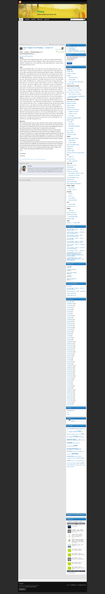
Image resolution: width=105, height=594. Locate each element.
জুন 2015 (69, 333)
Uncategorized (70, 410)
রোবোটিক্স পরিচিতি (71, 140)
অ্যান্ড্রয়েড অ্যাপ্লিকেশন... (72, 269)
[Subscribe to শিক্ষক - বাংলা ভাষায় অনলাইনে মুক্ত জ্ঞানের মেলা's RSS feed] (20, 2)
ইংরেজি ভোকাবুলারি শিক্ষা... (72, 278)
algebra (68, 428)
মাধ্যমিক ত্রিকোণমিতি (70, 466)
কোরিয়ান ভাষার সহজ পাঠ (71, 295)
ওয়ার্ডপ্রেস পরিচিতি (71, 79)
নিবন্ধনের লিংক (29, 56)
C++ (67, 431)
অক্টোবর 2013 (69, 374)
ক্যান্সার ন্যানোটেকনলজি (71, 212)
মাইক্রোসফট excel (71, 107)
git (77, 434)
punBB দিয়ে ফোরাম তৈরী (73, 111)
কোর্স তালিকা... (69, 275)
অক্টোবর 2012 (69, 398)
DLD (82, 431)
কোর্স (25, 49)
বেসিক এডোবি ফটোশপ (71, 465)
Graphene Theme (82, 585)
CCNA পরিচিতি (70, 71)
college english (24, 159)
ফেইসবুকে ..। (70, 418)
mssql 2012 (82, 439)
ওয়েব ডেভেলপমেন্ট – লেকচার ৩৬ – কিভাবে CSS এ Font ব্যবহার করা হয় (75, 236)
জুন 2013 (69, 382)
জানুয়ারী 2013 (70, 392)
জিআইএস (73, 460)
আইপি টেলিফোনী (70, 146)
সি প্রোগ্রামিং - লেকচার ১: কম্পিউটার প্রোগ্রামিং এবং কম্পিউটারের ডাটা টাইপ (78, 530)
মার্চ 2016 (69, 317)
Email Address (70, 59)
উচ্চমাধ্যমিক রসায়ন (70, 179)
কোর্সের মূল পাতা (23, 56)
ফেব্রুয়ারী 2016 (70, 319)
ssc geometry (74, 451)
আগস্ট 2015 (69, 329)
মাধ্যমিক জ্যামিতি (70, 167)
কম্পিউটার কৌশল (73, 458)
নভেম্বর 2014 (70, 347)
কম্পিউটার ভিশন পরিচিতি (71, 134)
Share (21, 150)
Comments (75, 521)
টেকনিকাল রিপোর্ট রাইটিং (72, 200)
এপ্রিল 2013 (69, 386)
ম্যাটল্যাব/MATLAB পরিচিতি (74, 126)
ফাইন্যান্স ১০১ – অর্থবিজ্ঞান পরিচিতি (73, 222)
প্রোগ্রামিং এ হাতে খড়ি (72, 113)
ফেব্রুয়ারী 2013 (70, 390)
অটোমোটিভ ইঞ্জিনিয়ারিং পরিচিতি (72, 138)
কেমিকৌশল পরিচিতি (70, 150)
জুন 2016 (69, 311)
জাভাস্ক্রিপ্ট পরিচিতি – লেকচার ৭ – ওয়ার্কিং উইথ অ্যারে (56, 44)
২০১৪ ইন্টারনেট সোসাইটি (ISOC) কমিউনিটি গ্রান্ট (76, 51)
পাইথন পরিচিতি (71, 115)
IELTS (80, 436)
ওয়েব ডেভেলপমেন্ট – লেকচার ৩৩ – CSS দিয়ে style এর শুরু (75, 245)
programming (72, 449)
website (75, 454)
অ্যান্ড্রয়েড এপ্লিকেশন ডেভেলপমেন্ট (73, 88)
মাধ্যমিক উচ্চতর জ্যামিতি (71, 169)
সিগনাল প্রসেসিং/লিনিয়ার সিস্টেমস (73, 144)
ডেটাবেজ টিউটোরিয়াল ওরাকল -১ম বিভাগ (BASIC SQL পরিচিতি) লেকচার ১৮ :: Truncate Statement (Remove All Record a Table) (75, 254)
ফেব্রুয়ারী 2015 (70, 341)
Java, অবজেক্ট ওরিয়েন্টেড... (72, 272)
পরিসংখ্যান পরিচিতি (71, 204)
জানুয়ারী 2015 (70, 343)
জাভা (71, 460)
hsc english (38, 159)
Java (83, 436)
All (82, 571)
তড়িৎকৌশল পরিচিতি (72, 142)
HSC (82, 434)
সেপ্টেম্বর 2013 (70, 376)
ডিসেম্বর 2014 (70, 345)
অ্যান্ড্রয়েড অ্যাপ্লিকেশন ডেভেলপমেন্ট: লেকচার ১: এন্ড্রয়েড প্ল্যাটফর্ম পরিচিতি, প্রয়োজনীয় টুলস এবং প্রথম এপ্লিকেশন (78, 540)
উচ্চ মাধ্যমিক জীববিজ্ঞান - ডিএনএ (73, 177)
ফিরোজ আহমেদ (58, 49)
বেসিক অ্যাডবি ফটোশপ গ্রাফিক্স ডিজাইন (75, 82)
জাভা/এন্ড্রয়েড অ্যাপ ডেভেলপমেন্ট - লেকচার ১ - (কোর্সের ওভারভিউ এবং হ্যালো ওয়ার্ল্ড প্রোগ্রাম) (77, 535)
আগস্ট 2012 (69, 402)
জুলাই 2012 (69, 404)
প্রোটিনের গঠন (71, 210)
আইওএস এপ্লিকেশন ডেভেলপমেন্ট (73, 92)
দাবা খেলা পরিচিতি (71, 198)
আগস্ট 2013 (69, 378)
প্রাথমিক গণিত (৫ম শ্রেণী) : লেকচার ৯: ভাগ (26, 44)
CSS (79, 431)
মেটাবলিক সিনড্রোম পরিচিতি (72, 214)
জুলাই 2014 (69, 356)
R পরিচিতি (70, 122)
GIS (76, 434)
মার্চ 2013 (69, 388)
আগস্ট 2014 (69, 353)
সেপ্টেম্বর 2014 (70, 351)
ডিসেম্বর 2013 (70, 370)
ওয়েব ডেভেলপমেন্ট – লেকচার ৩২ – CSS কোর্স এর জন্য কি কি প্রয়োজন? (76, 248)
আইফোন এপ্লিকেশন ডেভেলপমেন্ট (74, 94)
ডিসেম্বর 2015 (70, 323)
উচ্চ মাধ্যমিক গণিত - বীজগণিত (74, 175)
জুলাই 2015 (69, 331)
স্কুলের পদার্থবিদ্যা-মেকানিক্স (72, 181)
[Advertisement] (52, 33)
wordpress (70, 456)
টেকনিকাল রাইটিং (78, 460)
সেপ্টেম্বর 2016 (70, 305)
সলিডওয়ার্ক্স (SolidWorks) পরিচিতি (74, 118)
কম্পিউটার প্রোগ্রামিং (80, 458)
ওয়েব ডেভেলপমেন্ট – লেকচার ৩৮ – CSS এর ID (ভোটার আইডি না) (75, 230)
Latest (81, 521)
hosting (79, 434)
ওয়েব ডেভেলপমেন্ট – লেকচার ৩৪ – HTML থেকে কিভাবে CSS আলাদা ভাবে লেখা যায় (75, 242)
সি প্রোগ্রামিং (70, 128)
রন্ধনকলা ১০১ (71, 196)
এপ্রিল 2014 (69, 362)
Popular (70, 521)
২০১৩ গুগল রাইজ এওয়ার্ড (71, 47)
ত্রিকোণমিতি (70, 463)
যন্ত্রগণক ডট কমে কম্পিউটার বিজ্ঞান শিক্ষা (76, 514)
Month (78, 571)
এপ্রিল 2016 (69, 315)
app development (80, 428)
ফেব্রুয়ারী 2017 (70, 303)
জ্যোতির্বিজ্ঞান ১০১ (70, 148)
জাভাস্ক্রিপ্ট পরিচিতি (70, 84)
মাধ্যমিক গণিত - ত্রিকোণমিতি (72, 171)
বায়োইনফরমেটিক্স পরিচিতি (73, 216)
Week (74, 571)
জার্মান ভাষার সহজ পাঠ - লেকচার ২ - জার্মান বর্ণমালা (76, 291)
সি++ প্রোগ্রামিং (70, 130)
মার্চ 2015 (69, 339)
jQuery (77, 439)
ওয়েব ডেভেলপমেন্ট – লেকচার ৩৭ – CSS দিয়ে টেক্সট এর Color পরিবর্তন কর (75, 233)
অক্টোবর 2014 (69, 349)
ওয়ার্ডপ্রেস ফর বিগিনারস (71, 73)
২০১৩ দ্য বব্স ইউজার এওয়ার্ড (72, 50)
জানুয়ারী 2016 (70, 321)
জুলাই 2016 (69, 309)
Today (70, 571)
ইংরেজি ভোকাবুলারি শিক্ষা (72, 161)
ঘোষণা (68, 414)
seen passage (42, 159)
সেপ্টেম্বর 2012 (70, 400)
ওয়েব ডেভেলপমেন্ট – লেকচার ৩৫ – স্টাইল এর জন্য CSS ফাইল (75, 239)
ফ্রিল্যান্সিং (69, 75)
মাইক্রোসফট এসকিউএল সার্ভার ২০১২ (74, 109)
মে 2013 (69, 384)
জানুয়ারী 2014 (70, 368)
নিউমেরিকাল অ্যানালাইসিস (71, 103)
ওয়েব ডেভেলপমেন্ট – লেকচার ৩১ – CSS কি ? (76, 250)
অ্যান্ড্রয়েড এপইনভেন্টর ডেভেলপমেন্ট (75, 90)
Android (73, 428)
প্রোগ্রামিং (82, 463)
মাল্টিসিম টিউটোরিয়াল (70, 120)
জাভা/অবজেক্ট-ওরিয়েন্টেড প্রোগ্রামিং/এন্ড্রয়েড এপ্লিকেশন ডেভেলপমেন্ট (76, 97)
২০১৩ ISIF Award (71, 48)
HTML (75, 436)
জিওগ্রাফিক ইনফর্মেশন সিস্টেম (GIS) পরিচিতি (75, 152)
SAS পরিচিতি (71, 124)
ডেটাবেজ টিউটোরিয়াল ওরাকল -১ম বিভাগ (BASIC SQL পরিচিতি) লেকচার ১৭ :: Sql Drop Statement (75, 259)
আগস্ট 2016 (69, 307)
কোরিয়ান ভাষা (70, 156)
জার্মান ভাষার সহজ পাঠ (71, 159)
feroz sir (34, 159)
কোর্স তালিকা (69, 286)
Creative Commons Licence (31, 586)
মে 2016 (69, 313)
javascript (71, 439)
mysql (69, 442)
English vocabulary (71, 434)
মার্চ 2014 (69, 364)
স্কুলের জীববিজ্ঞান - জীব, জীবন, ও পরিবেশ (76, 173)
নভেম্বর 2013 (70, 372)
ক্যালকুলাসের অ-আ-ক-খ (71, 206)
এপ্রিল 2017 (69, 301)
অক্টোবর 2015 (69, 327)
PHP (75, 445)
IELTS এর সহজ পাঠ (72, 189)
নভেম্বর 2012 (70, 396)
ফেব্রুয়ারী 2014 (70, 366)
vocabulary (80, 451)
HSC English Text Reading (74, 183)
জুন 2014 (69, 358)
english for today (29, 159)
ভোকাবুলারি (77, 465)
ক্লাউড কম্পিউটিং (70, 132)
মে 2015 (69, 335)
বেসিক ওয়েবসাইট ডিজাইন (73, 77)
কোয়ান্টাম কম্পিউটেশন (71, 105)
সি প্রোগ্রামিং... (70, 266)
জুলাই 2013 (69, 380)
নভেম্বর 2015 (70, 325)
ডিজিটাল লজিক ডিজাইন (71, 101)
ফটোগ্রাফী (70, 193)
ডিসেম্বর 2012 (70, 394)
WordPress (73, 585)
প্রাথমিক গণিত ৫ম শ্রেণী (71, 165)
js (79, 440)
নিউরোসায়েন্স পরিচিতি (71, 218)
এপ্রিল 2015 (69, 337)
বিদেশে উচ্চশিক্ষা (71, 187)
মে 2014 (69, 360)
